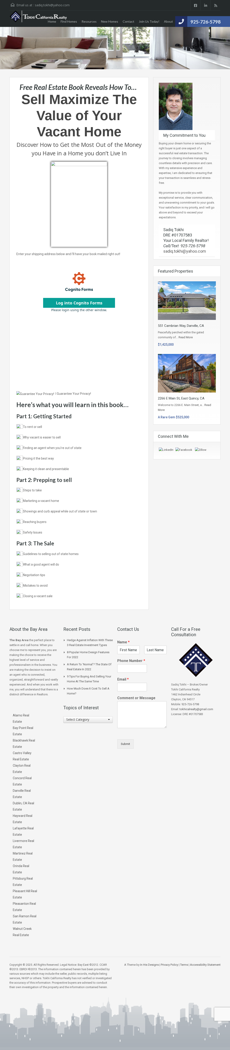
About (168, 21)
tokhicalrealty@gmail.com (196, 709)
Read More (186, 337)
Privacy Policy (169, 964)
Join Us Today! (149, 21)
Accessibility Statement (205, 964)
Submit (125, 744)
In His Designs (149, 964)
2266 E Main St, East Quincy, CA (181, 398)
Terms (184, 964)
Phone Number (131, 661)
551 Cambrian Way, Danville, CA (181, 326)
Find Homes (69, 21)
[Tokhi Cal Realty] (38, 19)
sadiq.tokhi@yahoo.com (52, 5)
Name (123, 642)
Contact (128, 21)
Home (52, 21)
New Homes (109, 21)
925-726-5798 (205, 21)
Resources (89, 21)
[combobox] (88, 719)
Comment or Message (136, 698)
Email (123, 679)
